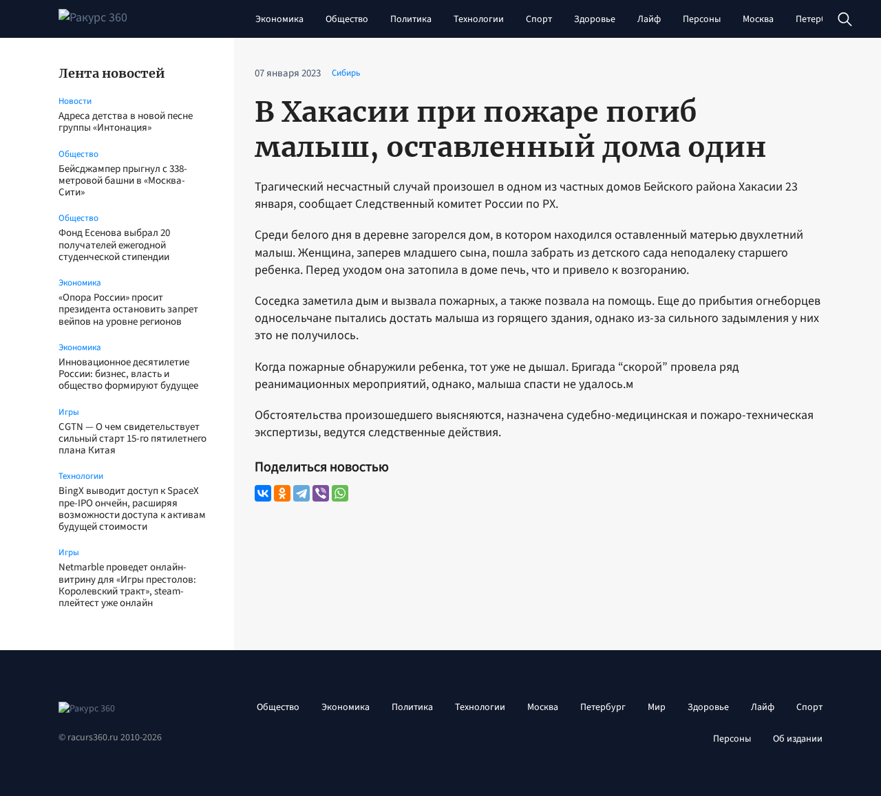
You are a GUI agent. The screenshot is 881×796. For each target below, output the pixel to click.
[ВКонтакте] (263, 493)
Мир (657, 707)
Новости (75, 101)
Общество (347, 19)
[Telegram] (301, 493)
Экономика (279, 19)
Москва (758, 19)
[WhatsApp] (340, 493)
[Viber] (320, 493)
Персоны (702, 19)
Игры (69, 412)
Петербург (818, 19)
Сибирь (346, 73)
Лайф (649, 19)
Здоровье (594, 19)
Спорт (539, 19)
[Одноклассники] (282, 493)
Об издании (797, 739)
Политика (411, 19)
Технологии (479, 19)
